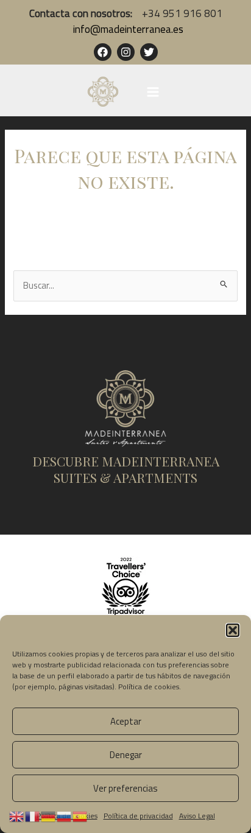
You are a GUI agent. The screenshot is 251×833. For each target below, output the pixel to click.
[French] (33, 816)
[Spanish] (80, 816)
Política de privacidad (138, 815)
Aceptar (125, 721)
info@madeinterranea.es (127, 29)
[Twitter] (149, 52)
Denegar (126, 755)
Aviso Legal (197, 815)
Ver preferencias (125, 788)
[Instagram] (126, 52)
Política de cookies (148, 686)
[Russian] (64, 816)
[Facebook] (102, 52)
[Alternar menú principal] (153, 92)
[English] (17, 816)
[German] (49, 816)
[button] (233, 630)
